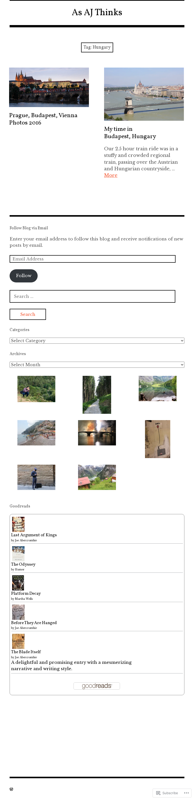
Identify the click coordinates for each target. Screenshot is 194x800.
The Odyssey (23, 564)
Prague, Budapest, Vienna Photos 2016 (43, 119)
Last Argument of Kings (34, 535)
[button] (36, 389)
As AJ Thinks (97, 13)
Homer (20, 569)
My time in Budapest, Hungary (130, 133)
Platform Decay (26, 594)
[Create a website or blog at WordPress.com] (11, 789)
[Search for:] (92, 296)
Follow (23, 275)
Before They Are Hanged (34, 623)
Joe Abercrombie (26, 540)
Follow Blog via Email (29, 228)
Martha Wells (24, 599)
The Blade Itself (26, 652)
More (110, 175)
